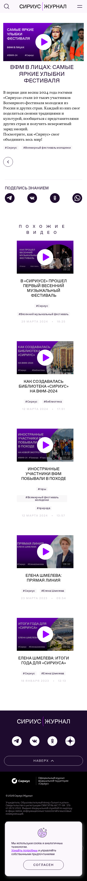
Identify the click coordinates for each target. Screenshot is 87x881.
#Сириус (11, 147)
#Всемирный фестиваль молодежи (47, 147)
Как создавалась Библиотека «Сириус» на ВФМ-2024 (44, 386)
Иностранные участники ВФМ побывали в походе (43, 473)
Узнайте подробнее (24, 850)
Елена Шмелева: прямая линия (43, 578)
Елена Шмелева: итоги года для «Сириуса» (43, 660)
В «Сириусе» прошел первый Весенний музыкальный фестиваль (43, 288)
